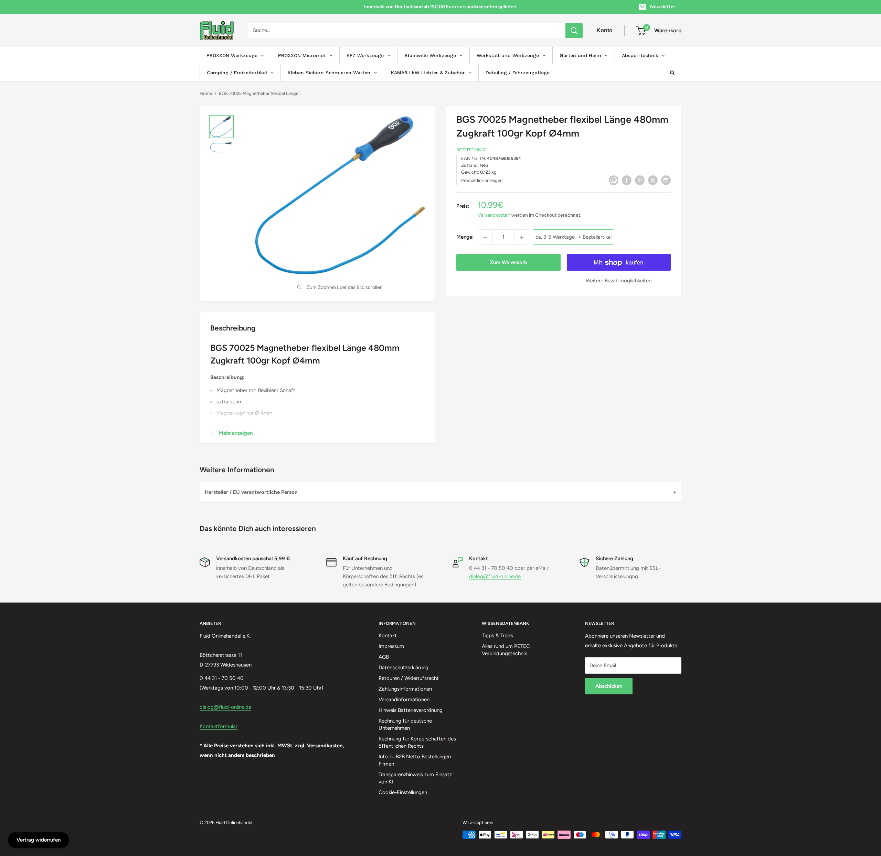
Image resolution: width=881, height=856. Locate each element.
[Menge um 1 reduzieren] (485, 237)
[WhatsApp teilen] (613, 180)
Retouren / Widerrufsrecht (409, 678)
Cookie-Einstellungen (403, 792)
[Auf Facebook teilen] (626, 180)
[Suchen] (574, 30)
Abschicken (608, 686)
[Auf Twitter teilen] (653, 180)
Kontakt (388, 635)
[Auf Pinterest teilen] (640, 180)
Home (206, 93)
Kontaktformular (218, 726)
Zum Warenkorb (508, 263)
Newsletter (662, 7)
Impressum (391, 646)
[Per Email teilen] (666, 180)
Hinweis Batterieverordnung (411, 710)
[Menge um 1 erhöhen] (521, 237)
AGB (384, 657)
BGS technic (471, 150)
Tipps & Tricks (497, 635)
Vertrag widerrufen (39, 840)
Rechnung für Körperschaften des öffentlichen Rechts (417, 742)
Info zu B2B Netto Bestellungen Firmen (415, 760)
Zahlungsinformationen (405, 689)
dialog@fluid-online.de (495, 576)
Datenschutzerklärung (403, 667)
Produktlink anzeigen (481, 180)
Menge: (465, 237)
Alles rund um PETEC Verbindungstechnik (506, 650)
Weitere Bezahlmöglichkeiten (618, 281)
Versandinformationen (404, 699)
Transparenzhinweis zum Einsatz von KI (415, 778)
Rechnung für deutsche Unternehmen (405, 724)
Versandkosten (494, 215)
